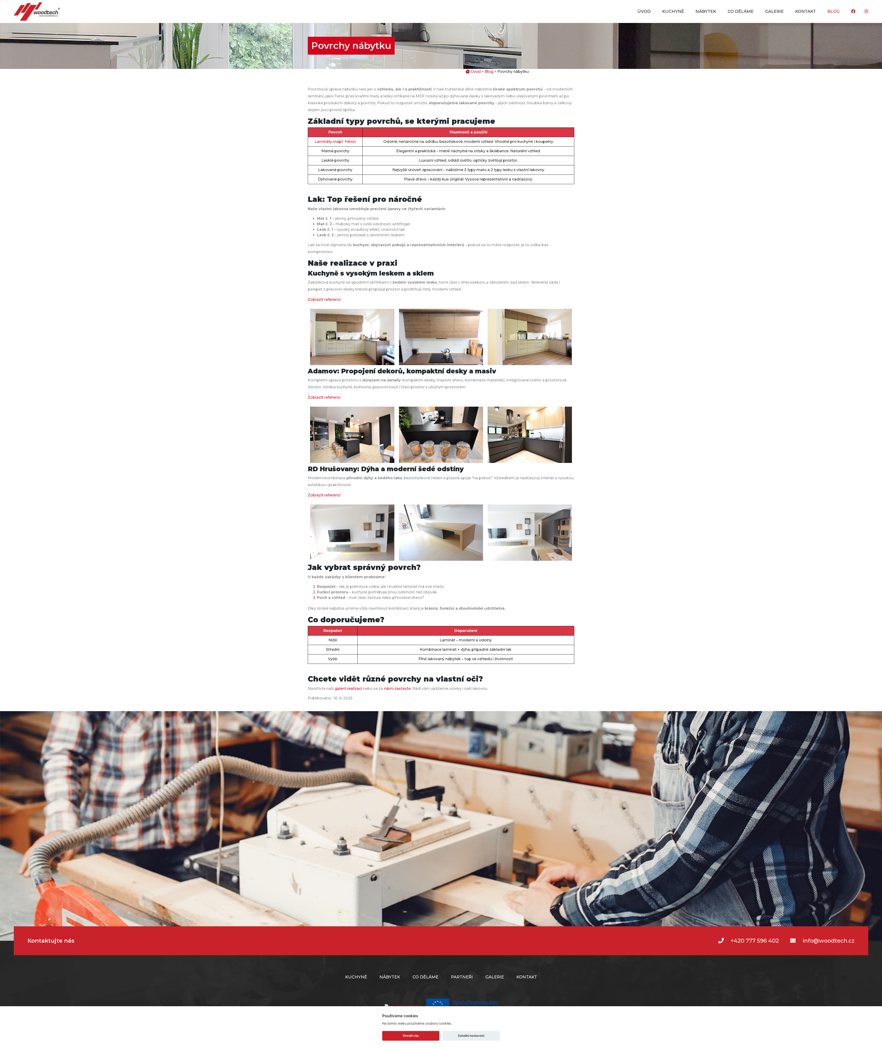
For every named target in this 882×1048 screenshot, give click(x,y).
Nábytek (705, 11)
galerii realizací (348, 688)
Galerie (774, 11)
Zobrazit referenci (324, 299)
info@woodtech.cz (828, 940)
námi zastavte (397, 688)
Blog (833, 11)
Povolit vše (411, 1035)
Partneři (462, 977)
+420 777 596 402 (755, 940)
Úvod (644, 11)
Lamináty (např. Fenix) (335, 141)
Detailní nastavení (471, 1035)
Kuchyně (673, 11)
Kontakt (805, 11)
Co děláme (741, 11)
